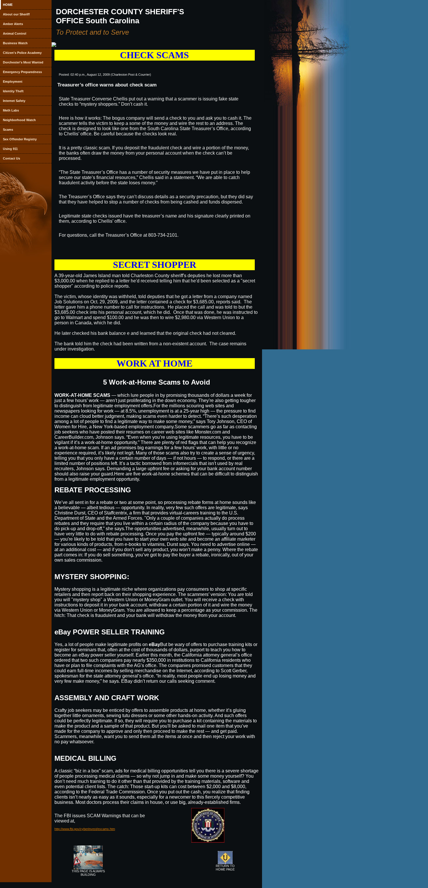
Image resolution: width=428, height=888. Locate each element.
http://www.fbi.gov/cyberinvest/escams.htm (84, 829)
